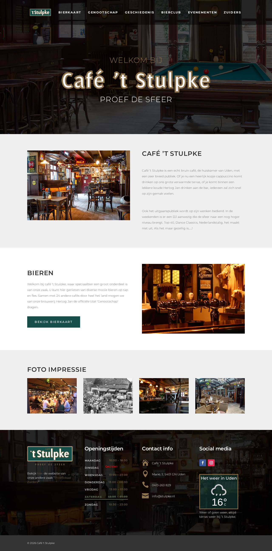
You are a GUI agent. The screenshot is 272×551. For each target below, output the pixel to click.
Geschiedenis (139, 12)
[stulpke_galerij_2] (52, 412)
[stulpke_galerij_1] (164, 412)
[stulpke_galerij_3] (220, 412)
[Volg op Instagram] (211, 462)
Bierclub (171, 12)
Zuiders (232, 12)
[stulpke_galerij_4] (108, 412)
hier (40, 473)
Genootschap (103, 12)
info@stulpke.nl (163, 496)
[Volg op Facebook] (202, 462)
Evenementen (202, 12)
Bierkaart (69, 12)
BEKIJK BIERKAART (54, 322)
